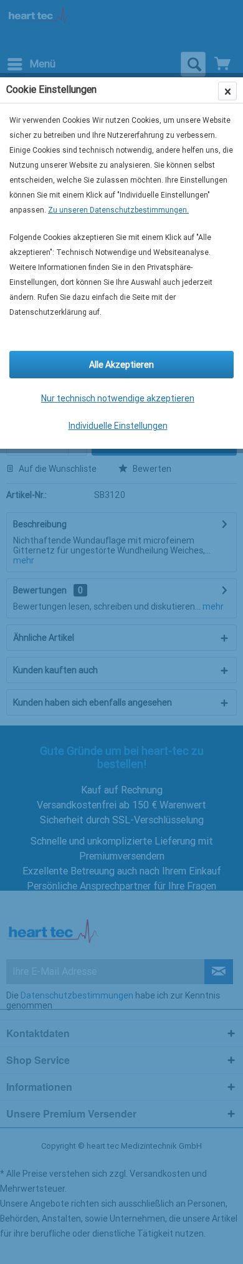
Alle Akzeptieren (121, 365)
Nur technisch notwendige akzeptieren (117, 398)
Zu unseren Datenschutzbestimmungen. (118, 210)
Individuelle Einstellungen (118, 426)
